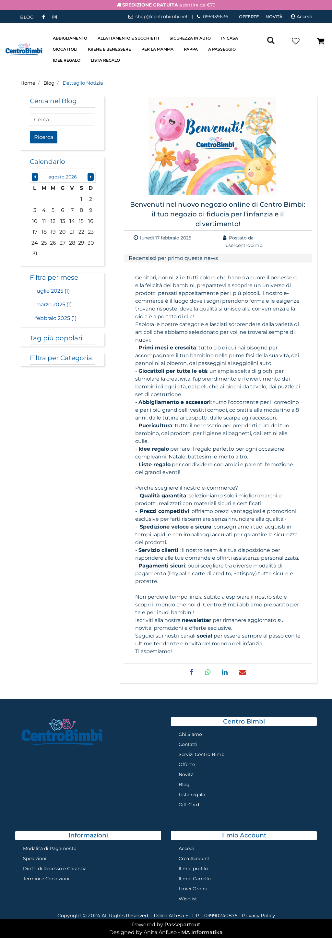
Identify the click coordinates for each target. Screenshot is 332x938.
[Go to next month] (91, 177)
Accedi (304, 16)
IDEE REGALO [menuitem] (66, 60)
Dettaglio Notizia (83, 83)
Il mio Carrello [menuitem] (195, 879)
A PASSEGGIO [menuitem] (222, 49)
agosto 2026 (63, 177)
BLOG (27, 17)
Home (27, 83)
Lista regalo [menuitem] (192, 795)
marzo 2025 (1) (53, 304)
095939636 (215, 16)
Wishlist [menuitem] (188, 899)
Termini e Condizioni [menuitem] (46, 879)
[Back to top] (314, 920)
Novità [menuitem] (274, 16)
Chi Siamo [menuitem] (190, 734)
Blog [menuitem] (184, 784)
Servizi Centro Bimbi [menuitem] (202, 754)
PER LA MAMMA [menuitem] (157, 49)
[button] (43, 137)
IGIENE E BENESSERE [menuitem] (109, 49)
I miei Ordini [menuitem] (193, 889)
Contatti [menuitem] (188, 744)
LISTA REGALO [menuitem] (105, 60)
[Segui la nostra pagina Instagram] (54, 17)
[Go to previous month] (35, 177)
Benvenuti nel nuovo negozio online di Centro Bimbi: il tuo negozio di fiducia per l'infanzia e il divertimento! (217, 214)
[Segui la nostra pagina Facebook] (44, 17)
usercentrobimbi (245, 245)
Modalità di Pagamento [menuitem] (50, 848)
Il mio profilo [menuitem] (193, 868)
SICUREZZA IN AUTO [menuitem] (190, 38)
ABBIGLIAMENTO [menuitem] (70, 38)
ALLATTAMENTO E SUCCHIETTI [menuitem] (128, 38)
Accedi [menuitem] (186, 848)
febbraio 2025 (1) (56, 318)
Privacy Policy (258, 915)
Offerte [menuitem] (249, 16)
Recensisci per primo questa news (173, 258)
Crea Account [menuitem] (194, 858)
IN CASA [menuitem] (229, 38)
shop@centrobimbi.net (162, 16)
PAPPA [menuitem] (191, 49)
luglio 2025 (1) (52, 291)
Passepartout (182, 924)
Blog (48, 83)
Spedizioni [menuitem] (34, 858)
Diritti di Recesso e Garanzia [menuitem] (55, 868)
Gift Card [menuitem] (189, 805)
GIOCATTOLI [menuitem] (65, 49)
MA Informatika (202, 932)
